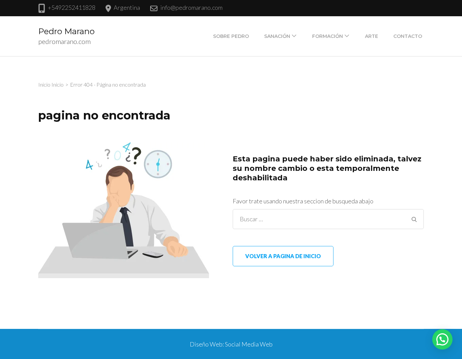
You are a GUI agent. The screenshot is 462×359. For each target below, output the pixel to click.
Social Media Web (249, 344)
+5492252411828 (71, 7)
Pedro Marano (66, 31)
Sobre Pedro (231, 36)
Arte (371, 36)
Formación (327, 36)
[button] (442, 339)
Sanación (277, 36)
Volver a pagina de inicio (283, 256)
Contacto (407, 36)
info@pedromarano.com (191, 7)
